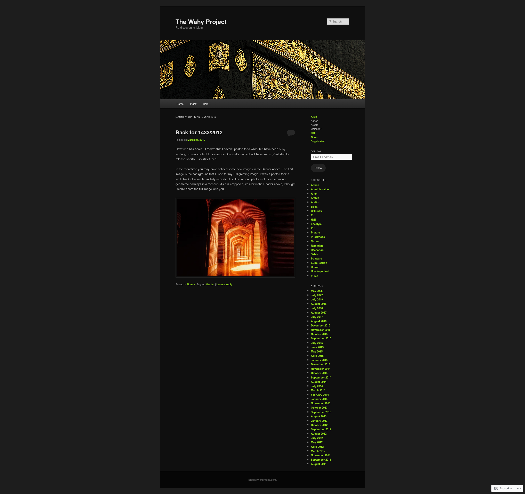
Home (180, 104)
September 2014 (321, 377)
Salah (314, 254)
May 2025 (317, 291)
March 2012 (318, 451)
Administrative (320, 189)
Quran (314, 137)
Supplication (318, 141)
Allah (314, 116)
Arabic (315, 198)
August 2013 (318, 416)
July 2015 (317, 343)
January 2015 (319, 360)
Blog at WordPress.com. (262, 480)
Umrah (315, 267)
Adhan (315, 185)
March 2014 (318, 390)
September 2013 (321, 412)
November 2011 (320, 455)
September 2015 (321, 338)
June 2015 (317, 347)
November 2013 (320, 403)
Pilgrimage (318, 237)
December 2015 (320, 325)
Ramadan (317, 245)
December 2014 (320, 364)
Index (193, 104)
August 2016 (318, 321)
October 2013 (319, 407)
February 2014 (320, 395)
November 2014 (320, 368)
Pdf (313, 228)
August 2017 (318, 312)
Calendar (316, 211)
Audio (314, 202)
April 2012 (317, 447)
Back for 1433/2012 (199, 132)
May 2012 (317, 442)
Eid (313, 215)
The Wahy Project (201, 21)
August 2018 (318, 304)
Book (314, 206)
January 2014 (319, 399)
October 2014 (319, 373)
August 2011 (318, 464)
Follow (316, 151)
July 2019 (317, 299)
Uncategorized (320, 271)
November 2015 (320, 330)
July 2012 (317, 438)
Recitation (317, 250)
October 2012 (319, 425)
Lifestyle (316, 224)
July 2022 (317, 295)
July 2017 (317, 317)
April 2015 (317, 356)
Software (316, 258)
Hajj (313, 133)
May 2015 (317, 351)
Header (210, 284)
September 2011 (321, 459)
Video (314, 276)
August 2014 (318, 382)
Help (205, 104)
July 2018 (317, 308)
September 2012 (321, 429)
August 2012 (318, 433)
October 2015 (319, 334)
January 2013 (319, 421)
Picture (191, 284)
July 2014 (317, 386)
